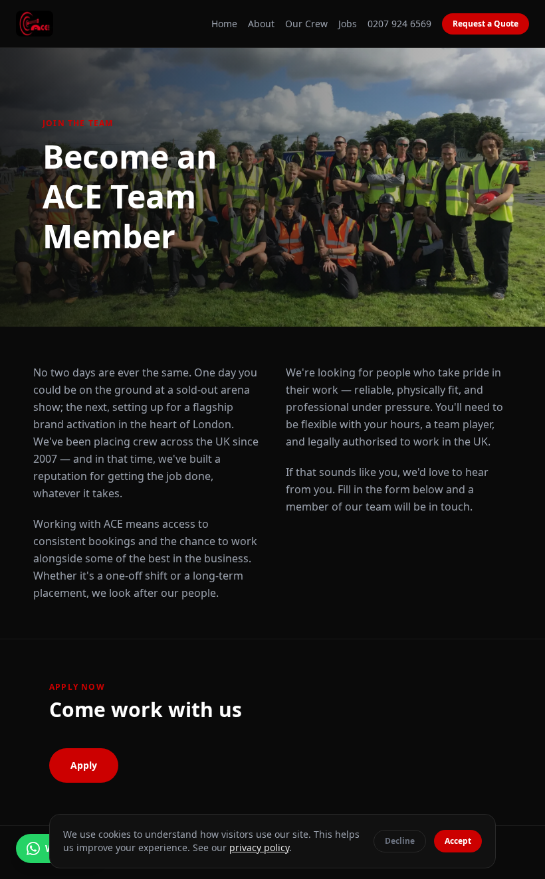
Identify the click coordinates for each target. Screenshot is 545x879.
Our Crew (306, 23)
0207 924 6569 (399, 23)
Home (224, 23)
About (261, 23)
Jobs (347, 23)
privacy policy (259, 847)
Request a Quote (485, 23)
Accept (458, 840)
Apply (83, 765)
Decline (400, 840)
